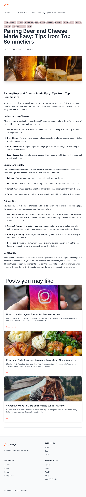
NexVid (47, 465)
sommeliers (29, 23)
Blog (13, 13)
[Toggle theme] (75, 5)
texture (78, 23)
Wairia (47, 468)
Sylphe (6, 468)
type (71, 23)
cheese (12, 23)
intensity (58, 23)
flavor (66, 23)
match (42, 23)
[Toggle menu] (80, 5)
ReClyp (47, 475)
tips (36, 23)
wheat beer (21, 26)
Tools (47, 454)
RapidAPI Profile (51, 479)
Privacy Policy (9, 475)
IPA (13, 26)
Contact (6, 472)
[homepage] (7, 5)
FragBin (47, 472)
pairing (20, 23)
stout (29, 26)
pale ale (7, 26)
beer (6, 23)
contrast (50, 23)
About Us (7, 465)
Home (7, 13)
